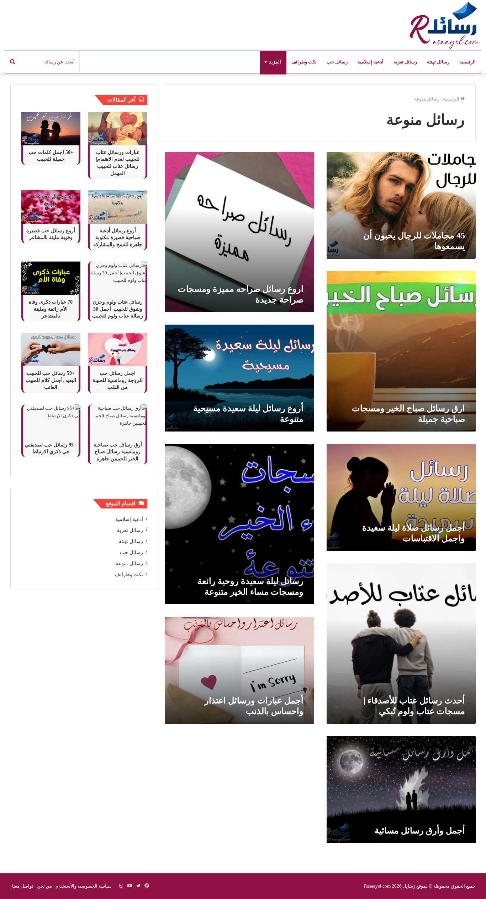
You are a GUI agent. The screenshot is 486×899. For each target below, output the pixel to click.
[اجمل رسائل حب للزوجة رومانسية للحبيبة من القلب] (117, 349)
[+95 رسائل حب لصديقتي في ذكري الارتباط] (50, 421)
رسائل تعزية (405, 61)
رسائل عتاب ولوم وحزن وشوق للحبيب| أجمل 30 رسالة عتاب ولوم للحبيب (117, 309)
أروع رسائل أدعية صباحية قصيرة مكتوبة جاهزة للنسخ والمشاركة (117, 237)
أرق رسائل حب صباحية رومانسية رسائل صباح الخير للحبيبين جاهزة (118, 451)
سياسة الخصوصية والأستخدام (84, 886)
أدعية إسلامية (371, 61)
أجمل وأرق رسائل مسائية (420, 830)
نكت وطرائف (304, 61)
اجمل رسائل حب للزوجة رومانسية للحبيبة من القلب (118, 380)
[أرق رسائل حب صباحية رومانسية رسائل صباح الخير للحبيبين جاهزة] (117, 421)
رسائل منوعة (129, 563)
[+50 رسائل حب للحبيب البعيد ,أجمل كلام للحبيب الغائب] (50, 349)
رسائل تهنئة (438, 61)
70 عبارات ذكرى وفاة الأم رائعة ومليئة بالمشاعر (51, 309)
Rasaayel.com (377, 886)
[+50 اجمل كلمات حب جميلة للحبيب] (50, 128)
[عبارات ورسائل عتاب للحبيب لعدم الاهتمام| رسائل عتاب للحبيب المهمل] (117, 128)
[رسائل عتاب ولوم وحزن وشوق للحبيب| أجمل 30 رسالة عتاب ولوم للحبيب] (117, 278)
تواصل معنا (22, 886)
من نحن (44, 886)
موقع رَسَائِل (414, 886)
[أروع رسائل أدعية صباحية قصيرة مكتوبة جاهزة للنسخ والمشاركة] (117, 207)
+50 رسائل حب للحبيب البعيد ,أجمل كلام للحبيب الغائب (51, 380)
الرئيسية (467, 61)
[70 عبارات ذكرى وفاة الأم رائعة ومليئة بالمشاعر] (50, 278)
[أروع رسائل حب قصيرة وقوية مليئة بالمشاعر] (50, 207)
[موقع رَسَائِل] (443, 25)
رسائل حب (337, 61)
